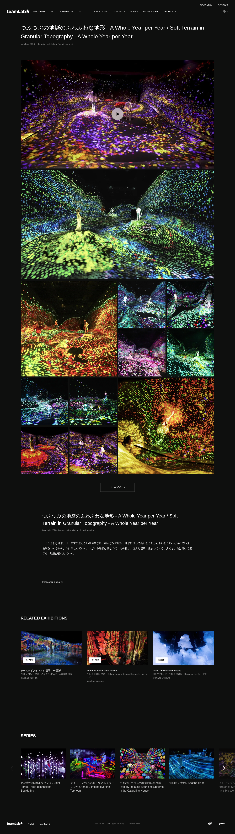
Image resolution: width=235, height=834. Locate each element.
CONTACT (223, 5)
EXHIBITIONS (101, 11)
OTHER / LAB (67, 11)
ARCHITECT (170, 11)
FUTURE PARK (150, 11)
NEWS (31, 824)
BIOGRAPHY (206, 5)
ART (52, 11)
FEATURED (39, 11)
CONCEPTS (119, 11)
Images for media (51, 582)
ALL (81, 11)
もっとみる (116, 487)
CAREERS (45, 824)
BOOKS (134, 11)
